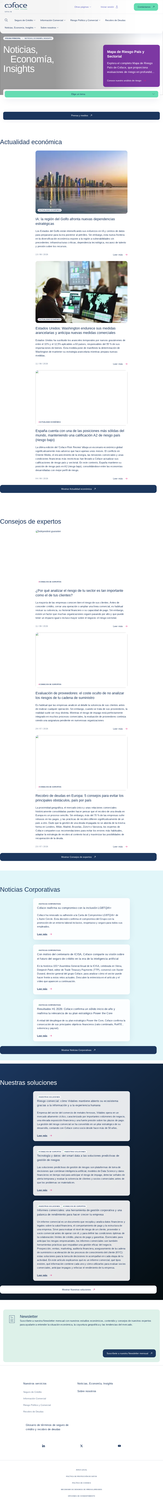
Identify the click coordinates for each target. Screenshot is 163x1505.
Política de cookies (81, 1483)
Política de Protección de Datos (81, 1476)
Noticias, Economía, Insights (95, 1383)
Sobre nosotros (86, 1391)
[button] (7, 20)
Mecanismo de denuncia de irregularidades (81, 1489)
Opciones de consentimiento (81, 1496)
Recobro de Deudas (33, 1411)
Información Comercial (34, 1398)
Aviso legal (81, 1470)
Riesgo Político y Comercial (37, 1405)
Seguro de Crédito (32, 1392)
